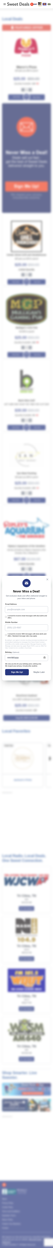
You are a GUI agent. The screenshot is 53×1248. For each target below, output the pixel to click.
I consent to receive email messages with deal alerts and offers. (27, 617)
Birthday (12, 652)
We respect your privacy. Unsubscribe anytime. (21, 666)
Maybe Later (39, 672)
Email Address (11, 604)
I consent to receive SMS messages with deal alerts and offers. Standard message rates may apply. (27, 635)
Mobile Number (11, 622)
